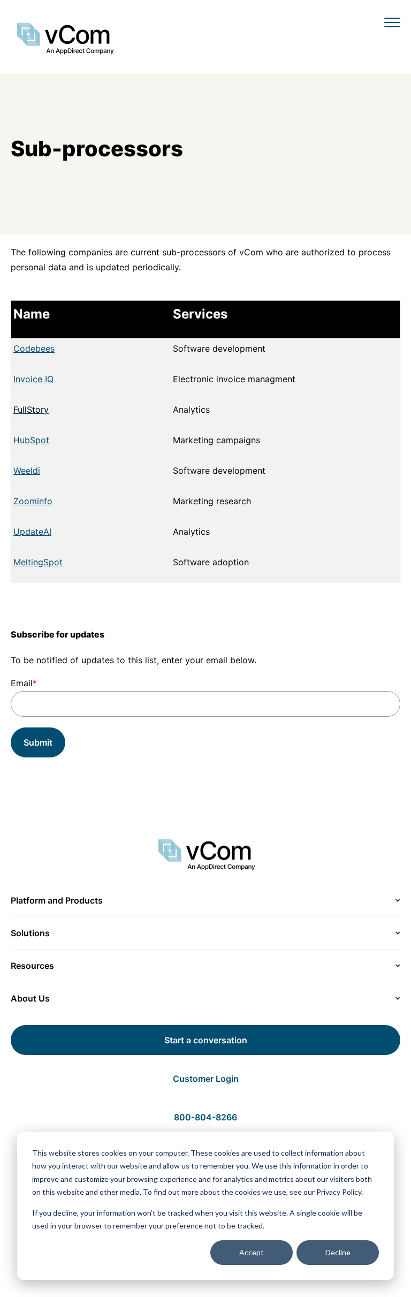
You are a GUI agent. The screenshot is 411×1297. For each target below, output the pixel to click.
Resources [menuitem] (32, 965)
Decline (338, 1252)
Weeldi (26, 470)
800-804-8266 (205, 1117)
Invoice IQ (33, 379)
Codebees (34, 348)
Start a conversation (205, 1040)
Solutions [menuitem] (30, 933)
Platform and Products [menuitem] (57, 900)
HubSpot (31, 440)
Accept (251, 1252)
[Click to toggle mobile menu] (392, 22)
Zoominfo (32, 501)
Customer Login (206, 1078)
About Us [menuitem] (30, 998)
